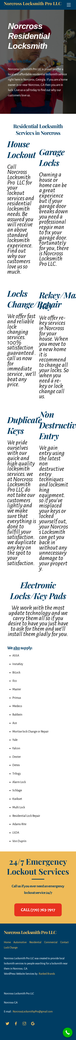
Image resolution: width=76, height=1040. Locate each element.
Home (7, 942)
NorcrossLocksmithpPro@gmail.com (33, 1011)
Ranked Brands (47, 973)
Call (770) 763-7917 (38, 909)
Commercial (50, 942)
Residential (35, 942)
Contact (64, 942)
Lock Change (10, 947)
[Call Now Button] (67, 1032)
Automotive (20, 942)
